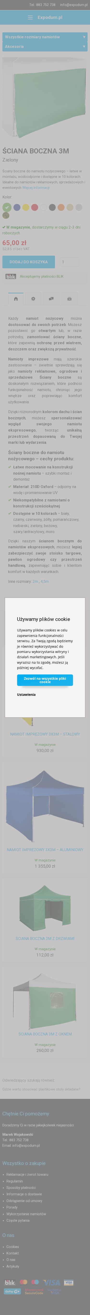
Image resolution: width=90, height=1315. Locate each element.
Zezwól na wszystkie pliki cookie (45, 680)
